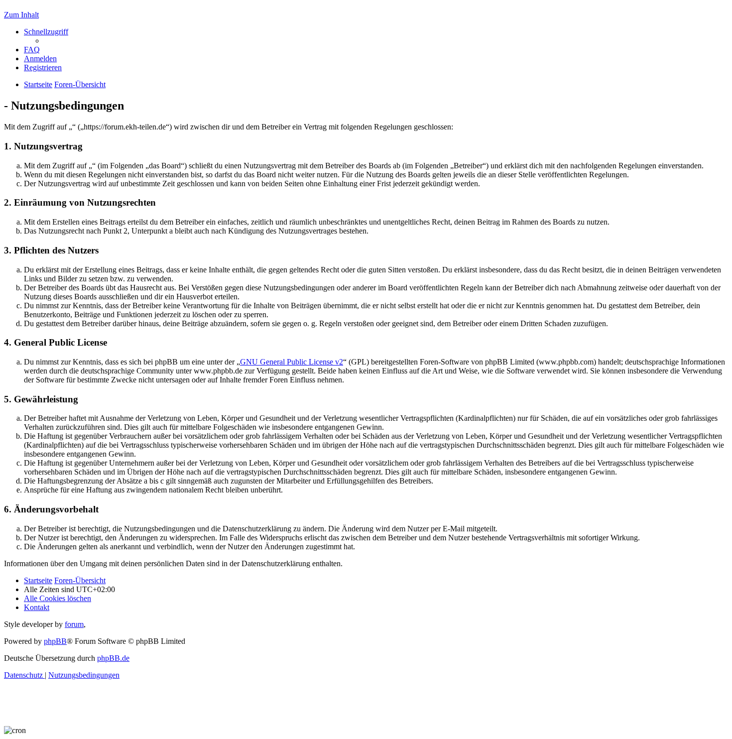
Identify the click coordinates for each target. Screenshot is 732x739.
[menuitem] (32, 49)
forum (74, 624)
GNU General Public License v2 (291, 362)
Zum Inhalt (21, 14)
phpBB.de (113, 658)
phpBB (55, 641)
